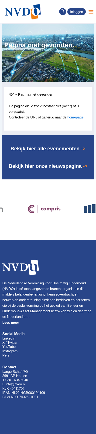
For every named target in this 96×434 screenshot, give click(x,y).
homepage (75, 117)
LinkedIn (8, 338)
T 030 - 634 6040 (15, 380)
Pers (6, 355)
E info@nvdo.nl (13, 384)
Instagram (10, 351)
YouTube (9, 347)
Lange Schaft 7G (15, 371)
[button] (62, 11)
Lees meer (10, 322)
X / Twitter (9, 342)
